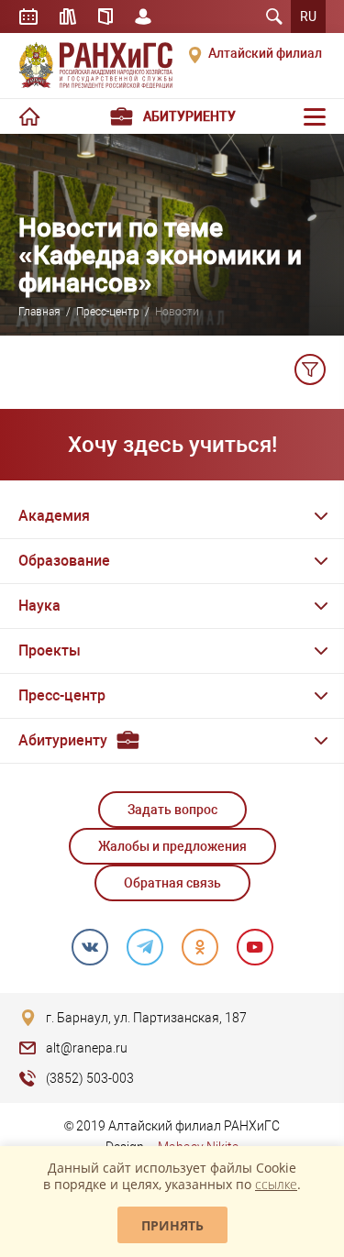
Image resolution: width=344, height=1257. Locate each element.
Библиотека (68, 16)
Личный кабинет (143, 16)
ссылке (276, 1184)
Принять (172, 1225)
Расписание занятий (28, 16)
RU (308, 16)
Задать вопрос (172, 809)
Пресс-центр (107, 311)
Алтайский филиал (265, 53)
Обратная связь (172, 883)
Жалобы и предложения (172, 846)
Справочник (105, 16)
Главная (39, 311)
